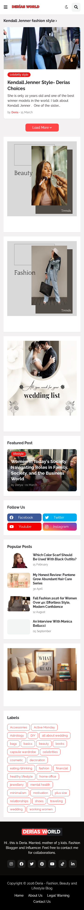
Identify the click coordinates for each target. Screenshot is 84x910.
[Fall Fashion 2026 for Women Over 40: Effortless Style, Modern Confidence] (18, 603)
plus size (61, 793)
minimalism (18, 793)
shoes (39, 801)
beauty (44, 743)
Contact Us (42, 901)
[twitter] (32, 864)
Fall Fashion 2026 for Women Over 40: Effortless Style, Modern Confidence (55, 602)
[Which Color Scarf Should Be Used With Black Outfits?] (18, 560)
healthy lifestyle (21, 776)
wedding (16, 809)
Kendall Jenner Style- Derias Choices (38, 85)
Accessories (18, 727)
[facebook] (21, 864)
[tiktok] (62, 864)
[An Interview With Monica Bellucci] (18, 627)
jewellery (17, 784)
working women (41, 809)
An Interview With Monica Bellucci (52, 623)
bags (13, 743)
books (60, 743)
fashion (44, 768)
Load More (40, 127)
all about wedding (55, 735)
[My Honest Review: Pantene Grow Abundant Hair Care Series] (18, 580)
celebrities (50, 752)
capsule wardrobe (23, 752)
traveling (56, 801)
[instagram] (11, 864)
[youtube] (52, 864)
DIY (33, 735)
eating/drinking (21, 768)
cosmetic (16, 760)
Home (19, 895)
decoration (37, 760)
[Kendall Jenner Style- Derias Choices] (42, 48)
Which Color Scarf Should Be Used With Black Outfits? (55, 557)
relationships (19, 801)
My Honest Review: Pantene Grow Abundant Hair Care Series (54, 579)
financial (62, 768)
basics (28, 743)
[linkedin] (73, 864)
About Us (35, 895)
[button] (5, 7)
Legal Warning (58, 895)
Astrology (17, 735)
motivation (40, 793)
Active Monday (44, 727)
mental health (40, 784)
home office (47, 776)
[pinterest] (42, 864)
